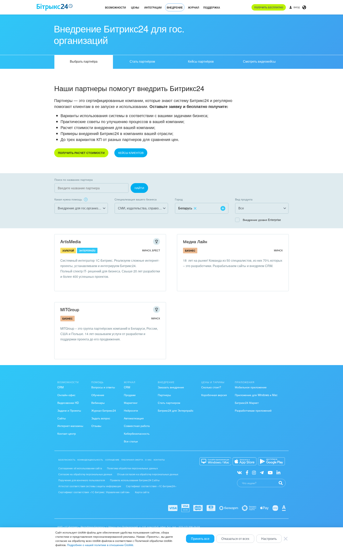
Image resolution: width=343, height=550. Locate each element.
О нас (148, 459)
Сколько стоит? (211, 387)
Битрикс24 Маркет (247, 403)
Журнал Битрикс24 (103, 410)
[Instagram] (254, 472)
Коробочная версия (214, 395)
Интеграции (153, 7)
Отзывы (96, 426)
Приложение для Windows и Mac (256, 395)
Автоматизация (134, 418)
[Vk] (239, 472)
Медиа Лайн (195, 241)
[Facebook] (247, 472)
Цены (135, 7)
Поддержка (211, 7)
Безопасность (66, 459)
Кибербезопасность (136, 433)
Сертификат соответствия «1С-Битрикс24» (151, 486)
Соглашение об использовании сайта (80, 468)
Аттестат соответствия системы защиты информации (89, 486)
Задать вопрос (100, 418)
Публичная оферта (132, 459)
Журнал (193, 7)
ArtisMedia (70, 241)
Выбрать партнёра (83, 61)
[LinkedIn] (278, 472)
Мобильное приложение (251, 387)
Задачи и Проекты (69, 410)
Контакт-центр (66, 433)
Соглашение (112, 459)
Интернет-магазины (70, 426)
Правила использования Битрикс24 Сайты (135, 480)
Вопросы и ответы (103, 387)
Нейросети (131, 410)
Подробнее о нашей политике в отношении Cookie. (100, 545)
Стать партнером (169, 403)
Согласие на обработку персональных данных (85, 474)
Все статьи (131, 441)
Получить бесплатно (268, 7)
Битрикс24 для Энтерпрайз (175, 410)
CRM (60, 387)
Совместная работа (137, 426)
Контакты (159, 459)
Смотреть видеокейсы (259, 61)
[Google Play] (271, 461)
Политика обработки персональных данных (132, 468)
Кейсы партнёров (201, 61)
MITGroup (69, 309)
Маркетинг (131, 403)
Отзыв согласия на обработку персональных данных (147, 474)
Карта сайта (142, 492)
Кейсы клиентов (131, 153)
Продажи (130, 395)
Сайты (61, 418)
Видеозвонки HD (68, 403)
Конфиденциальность (90, 459)
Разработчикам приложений (253, 410)
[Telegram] (262, 472)
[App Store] (244, 461)
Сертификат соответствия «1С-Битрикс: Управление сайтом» (94, 492)
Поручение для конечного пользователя (81, 480)
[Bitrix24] (55, 7)
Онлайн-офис (66, 395)
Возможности (115, 7)
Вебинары (98, 403)
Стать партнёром (142, 61)
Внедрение (175, 7)
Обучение (97, 395)
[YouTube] (270, 472)
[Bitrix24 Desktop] (215, 461)
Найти (139, 188)
